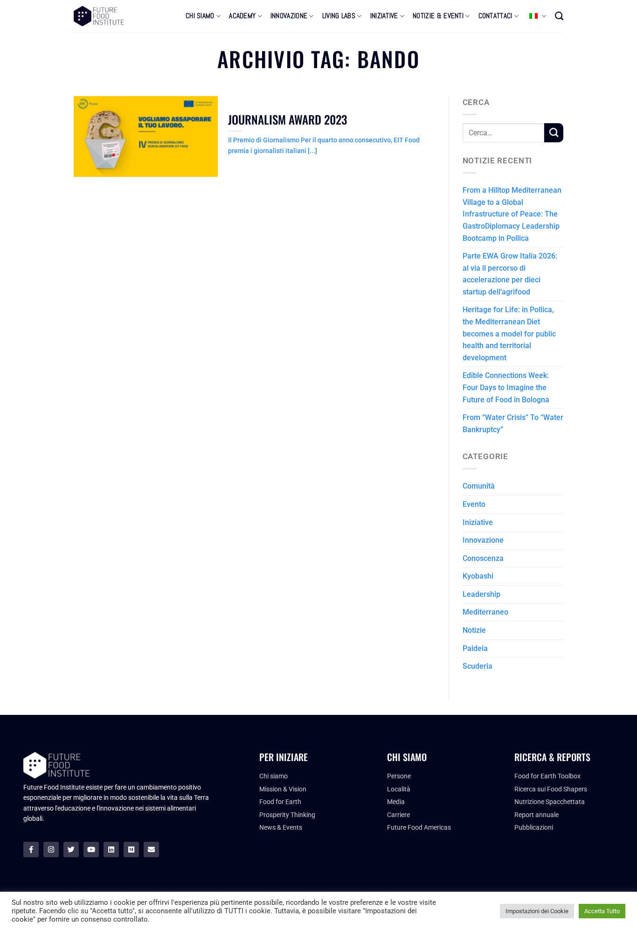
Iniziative (478, 522)
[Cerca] (559, 16)
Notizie (474, 630)
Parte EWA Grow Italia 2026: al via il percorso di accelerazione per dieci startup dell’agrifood (510, 274)
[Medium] (131, 849)
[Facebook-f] (31, 849)
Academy (242, 16)
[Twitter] (71, 849)
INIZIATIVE (384, 16)
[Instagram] (51, 849)
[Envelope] (151, 849)
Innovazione (483, 540)
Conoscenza (483, 558)
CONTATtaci (495, 16)
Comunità (479, 486)
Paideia (475, 648)
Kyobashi (478, 576)
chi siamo (200, 16)
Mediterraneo (485, 612)
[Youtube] (91, 849)
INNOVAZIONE (288, 16)
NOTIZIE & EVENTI (438, 16)
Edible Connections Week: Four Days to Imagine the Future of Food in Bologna (506, 387)
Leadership (481, 594)
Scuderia (477, 666)
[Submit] (553, 132)
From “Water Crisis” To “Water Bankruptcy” (513, 423)
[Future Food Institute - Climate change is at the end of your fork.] (99, 16)
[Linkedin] (111, 849)
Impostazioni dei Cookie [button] (536, 911)
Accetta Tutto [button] (602, 911)
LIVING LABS (338, 16)
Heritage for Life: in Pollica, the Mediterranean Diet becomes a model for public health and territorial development (509, 333)
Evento (474, 504)
